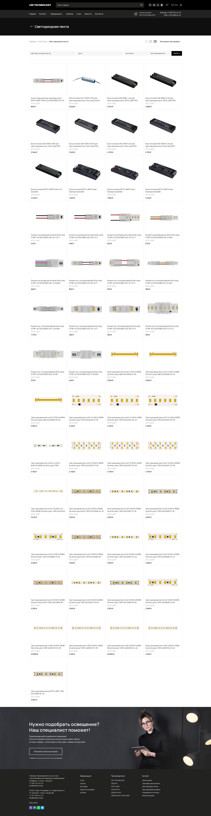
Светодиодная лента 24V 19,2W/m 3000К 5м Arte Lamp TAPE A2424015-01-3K (86, 464)
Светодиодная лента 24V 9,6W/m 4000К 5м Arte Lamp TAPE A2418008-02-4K (162, 555)
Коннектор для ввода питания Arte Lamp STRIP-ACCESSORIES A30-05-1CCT (48, 236)
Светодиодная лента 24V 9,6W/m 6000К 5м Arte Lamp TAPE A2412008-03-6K (124, 601)
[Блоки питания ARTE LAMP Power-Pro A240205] (48, 172)
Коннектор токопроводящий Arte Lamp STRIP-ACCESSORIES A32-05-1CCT (85, 327)
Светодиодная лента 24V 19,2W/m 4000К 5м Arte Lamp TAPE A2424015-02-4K (124, 464)
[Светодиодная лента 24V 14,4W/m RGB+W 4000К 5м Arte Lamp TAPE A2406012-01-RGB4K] (48, 445)
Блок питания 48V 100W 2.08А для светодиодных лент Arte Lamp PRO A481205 (45, 146)
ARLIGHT (114, 783)
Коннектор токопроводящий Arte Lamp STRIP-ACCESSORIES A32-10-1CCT (162, 327)
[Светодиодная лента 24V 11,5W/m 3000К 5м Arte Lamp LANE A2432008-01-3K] (124, 354)
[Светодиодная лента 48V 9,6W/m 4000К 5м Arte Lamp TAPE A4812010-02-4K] (162, 628)
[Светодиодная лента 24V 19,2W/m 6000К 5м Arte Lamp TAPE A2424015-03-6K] (162, 445)
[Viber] (150, 5)
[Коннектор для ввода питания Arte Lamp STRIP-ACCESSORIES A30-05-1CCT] (48, 217)
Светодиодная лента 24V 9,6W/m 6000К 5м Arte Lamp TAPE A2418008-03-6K (162, 601)
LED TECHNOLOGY (118, 780)
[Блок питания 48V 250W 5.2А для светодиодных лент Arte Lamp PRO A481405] (124, 126)
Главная (32, 41)
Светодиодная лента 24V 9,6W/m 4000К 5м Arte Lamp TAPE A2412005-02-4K (124, 555)
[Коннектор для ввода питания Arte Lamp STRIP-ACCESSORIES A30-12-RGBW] (48, 263)
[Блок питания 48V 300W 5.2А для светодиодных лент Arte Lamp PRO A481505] (162, 126)
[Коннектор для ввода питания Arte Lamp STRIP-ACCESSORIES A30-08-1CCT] (86, 217)
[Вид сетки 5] (150, 41)
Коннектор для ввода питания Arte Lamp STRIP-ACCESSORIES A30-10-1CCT (124, 236)
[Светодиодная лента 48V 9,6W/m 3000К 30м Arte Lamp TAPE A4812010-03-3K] (48, 628)
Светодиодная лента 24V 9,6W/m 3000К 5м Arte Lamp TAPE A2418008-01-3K (48, 555)
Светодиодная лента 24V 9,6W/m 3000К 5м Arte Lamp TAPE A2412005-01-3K (124, 509)
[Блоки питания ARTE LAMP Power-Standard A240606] (162, 172)
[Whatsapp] (158, 5)
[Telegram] (161, 5)
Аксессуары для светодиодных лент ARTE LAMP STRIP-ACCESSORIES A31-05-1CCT (48, 100)
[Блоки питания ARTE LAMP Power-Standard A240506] (124, 172)
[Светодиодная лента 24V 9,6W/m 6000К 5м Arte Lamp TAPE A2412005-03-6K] (86, 582)
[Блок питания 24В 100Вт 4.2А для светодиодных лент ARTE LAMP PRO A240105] (124, 80)
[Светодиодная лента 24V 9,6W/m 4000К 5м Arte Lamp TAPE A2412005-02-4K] (124, 537)
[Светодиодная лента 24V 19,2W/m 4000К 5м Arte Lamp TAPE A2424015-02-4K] (124, 445)
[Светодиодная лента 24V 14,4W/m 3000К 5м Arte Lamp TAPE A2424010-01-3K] (86, 400)
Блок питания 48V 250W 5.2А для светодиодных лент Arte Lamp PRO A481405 (122, 146)
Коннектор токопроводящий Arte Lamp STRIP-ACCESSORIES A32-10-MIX (47, 373)
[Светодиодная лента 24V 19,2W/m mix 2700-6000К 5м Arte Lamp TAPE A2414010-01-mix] (48, 491)
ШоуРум (83, 792)
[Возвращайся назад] (32, 26)
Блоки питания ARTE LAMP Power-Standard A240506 (121, 190)
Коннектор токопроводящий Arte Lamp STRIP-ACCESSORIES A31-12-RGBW (47, 327)
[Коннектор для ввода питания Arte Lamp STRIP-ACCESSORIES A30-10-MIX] (162, 217)
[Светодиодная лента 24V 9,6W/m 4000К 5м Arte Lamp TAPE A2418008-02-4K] (162, 537)
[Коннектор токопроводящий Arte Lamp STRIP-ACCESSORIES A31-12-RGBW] (48, 308)
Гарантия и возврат (87, 789)
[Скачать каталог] (136, 14)
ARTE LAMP (35, 103)
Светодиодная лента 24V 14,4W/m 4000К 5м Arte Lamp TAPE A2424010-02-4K (124, 418)
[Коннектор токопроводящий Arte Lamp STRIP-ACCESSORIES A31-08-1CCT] (86, 263)
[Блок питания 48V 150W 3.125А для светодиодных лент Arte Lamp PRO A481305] (86, 126)
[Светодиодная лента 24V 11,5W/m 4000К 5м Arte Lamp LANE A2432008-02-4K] (162, 354)
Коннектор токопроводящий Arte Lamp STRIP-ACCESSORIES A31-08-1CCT (85, 281)
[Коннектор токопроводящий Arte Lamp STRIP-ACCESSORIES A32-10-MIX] (48, 354)
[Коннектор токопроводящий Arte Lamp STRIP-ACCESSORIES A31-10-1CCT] (124, 263)
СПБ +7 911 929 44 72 (172, 15)
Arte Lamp (42, 41)
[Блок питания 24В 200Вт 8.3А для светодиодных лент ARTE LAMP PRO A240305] (162, 80)
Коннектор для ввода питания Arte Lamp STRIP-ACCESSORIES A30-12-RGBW (48, 281)
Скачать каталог (145, 13)
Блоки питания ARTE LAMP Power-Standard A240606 (159, 190)
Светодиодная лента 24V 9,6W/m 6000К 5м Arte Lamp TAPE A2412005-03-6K (86, 601)
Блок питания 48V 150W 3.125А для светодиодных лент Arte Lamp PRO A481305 (83, 146)
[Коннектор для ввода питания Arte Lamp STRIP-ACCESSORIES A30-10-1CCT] (124, 217)
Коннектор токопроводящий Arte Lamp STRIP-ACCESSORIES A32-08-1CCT (123, 327)
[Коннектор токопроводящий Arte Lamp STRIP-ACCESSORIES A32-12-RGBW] (86, 354)
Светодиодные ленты (150, 786)
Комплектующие (148, 795)
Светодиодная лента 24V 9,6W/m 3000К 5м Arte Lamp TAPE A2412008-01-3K (162, 509)
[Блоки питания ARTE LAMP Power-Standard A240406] (86, 172)
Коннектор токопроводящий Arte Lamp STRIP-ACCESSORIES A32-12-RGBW (85, 373)
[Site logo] (40, 5)
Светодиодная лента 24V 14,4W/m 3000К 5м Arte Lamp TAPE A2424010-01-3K (86, 418)
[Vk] (154, 5)
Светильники (147, 780)
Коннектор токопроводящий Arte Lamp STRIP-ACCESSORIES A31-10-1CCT (123, 281)
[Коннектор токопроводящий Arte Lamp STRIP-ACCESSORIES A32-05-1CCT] (86, 308)
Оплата (83, 783)
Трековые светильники (151, 783)
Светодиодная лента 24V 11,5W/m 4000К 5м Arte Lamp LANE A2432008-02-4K (162, 373)
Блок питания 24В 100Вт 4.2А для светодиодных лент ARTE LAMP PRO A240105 (122, 100)
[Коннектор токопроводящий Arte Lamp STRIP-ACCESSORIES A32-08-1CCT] (124, 308)
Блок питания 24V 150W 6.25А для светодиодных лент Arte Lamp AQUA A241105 (84, 100)
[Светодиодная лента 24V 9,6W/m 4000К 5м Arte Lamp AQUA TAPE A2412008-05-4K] (86, 537)
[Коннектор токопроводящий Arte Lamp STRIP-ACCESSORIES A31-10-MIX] (162, 263)
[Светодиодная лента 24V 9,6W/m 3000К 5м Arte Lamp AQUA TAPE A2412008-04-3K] (86, 491)
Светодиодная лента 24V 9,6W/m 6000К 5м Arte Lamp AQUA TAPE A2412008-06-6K (48, 602)
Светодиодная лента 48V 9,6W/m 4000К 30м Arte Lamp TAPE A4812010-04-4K (124, 646)
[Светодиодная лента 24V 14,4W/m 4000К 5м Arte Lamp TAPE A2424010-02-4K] (124, 400)
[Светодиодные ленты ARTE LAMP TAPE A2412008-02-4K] (48, 674)
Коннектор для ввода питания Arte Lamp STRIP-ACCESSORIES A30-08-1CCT (86, 236)
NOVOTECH (115, 789)
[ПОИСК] (141, 5)
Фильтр (177, 53)
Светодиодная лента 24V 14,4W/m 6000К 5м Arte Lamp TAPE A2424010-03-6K (162, 418)
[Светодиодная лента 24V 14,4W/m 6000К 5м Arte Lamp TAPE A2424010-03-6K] (162, 400)
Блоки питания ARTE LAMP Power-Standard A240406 (83, 190)
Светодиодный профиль (151, 789)
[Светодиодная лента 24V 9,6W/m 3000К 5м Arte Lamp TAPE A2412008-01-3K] (162, 491)
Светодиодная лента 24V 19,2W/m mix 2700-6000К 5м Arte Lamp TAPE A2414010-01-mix (48, 511)
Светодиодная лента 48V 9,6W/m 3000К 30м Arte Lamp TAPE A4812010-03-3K (48, 646)
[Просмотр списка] (146, 41)
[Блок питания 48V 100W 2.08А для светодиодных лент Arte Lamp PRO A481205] (48, 126)
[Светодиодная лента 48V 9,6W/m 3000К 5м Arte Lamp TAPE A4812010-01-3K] (86, 628)
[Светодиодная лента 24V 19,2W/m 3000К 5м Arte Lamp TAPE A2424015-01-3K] (86, 445)
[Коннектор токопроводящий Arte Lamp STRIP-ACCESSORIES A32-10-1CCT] (162, 308)
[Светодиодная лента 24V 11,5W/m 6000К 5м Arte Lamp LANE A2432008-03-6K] (48, 400)
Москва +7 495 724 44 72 (170, 12)
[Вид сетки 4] (155, 41)
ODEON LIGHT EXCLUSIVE (120, 795)
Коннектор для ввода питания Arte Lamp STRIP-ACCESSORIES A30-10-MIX (162, 236)
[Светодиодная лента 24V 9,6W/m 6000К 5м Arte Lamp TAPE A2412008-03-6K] (124, 582)
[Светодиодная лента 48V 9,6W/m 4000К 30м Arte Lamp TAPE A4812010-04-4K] (124, 628)
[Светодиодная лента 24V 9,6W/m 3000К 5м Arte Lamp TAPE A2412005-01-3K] (124, 491)
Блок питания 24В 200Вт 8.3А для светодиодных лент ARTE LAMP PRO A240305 (160, 100)
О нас (82, 780)
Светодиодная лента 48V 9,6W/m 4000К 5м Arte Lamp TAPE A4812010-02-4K (162, 646)
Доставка (83, 786)
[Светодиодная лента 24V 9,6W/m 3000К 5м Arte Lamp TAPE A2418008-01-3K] (48, 537)
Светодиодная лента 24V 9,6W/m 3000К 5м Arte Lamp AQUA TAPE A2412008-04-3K (86, 509)
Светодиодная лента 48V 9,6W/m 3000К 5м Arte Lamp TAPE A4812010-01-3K (86, 646)
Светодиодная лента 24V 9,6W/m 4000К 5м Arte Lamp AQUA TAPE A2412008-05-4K (86, 556)
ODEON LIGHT (116, 792)
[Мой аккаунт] (181, 5)
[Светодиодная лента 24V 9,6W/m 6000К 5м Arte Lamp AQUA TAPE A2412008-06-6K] (48, 582)
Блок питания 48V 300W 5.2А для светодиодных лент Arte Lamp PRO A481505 (160, 146)
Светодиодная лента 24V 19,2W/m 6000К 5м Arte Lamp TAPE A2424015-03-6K (162, 464)
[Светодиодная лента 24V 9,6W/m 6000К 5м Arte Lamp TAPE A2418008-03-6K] (162, 582)
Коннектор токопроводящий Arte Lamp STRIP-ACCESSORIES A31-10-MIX (162, 281)
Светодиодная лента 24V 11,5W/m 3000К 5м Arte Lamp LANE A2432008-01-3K (124, 373)
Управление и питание (150, 792)
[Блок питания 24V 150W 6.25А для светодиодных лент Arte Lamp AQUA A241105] (86, 80)
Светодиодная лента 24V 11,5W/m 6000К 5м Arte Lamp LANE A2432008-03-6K (48, 418)
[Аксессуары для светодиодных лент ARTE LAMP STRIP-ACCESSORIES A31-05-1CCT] (48, 80)
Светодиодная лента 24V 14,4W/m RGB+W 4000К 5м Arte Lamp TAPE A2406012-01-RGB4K (45, 465)
